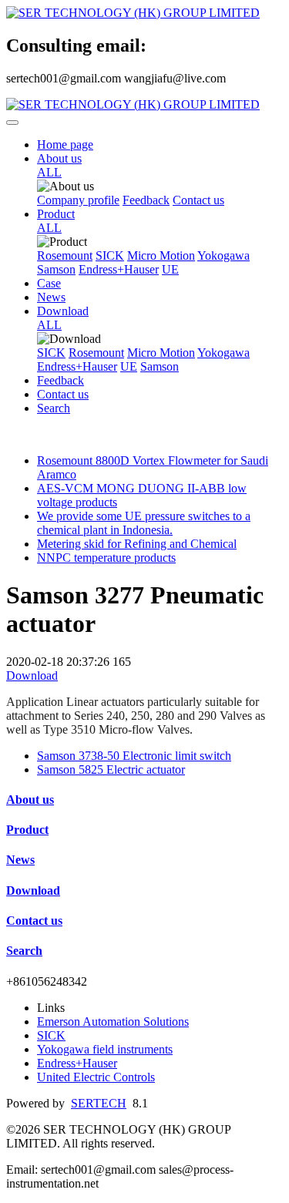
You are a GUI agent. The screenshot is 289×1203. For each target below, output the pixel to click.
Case (49, 283)
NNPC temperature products (106, 557)
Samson (56, 269)
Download (63, 311)
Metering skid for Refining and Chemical (137, 543)
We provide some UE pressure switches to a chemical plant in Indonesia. (143, 522)
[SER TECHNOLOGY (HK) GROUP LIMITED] (144, 13)
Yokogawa (223, 255)
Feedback (146, 200)
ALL (49, 172)
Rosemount (64, 255)
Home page (65, 144)
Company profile (78, 200)
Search (53, 408)
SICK (110, 255)
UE (170, 269)
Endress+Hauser (119, 269)
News (51, 297)
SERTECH (98, 1103)
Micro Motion (161, 255)
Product (56, 213)
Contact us (198, 200)
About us (59, 158)
